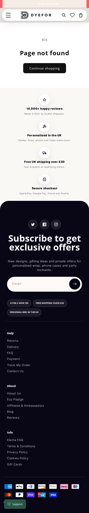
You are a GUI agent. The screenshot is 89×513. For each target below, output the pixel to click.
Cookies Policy (17, 458)
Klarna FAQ (15, 440)
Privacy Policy (17, 452)
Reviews (13, 417)
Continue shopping (44, 68)
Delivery (13, 347)
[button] (8, 15)
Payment (13, 359)
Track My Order (18, 365)
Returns (12, 340)
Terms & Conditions (21, 446)
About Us (14, 393)
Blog (10, 411)
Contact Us (15, 371)
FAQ (10, 353)
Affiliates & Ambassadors (25, 405)
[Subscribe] (74, 284)
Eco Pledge (15, 399)
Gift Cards (14, 464)
